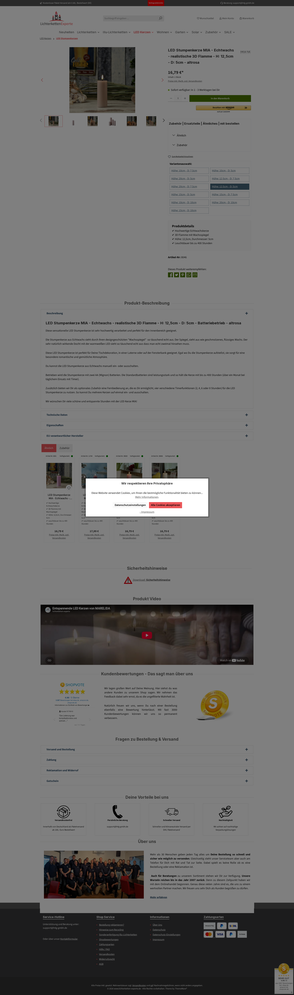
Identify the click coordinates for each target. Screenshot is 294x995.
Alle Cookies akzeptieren (165, 505)
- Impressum (147, 512)
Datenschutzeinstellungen (130, 505)
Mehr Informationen (146, 497)
